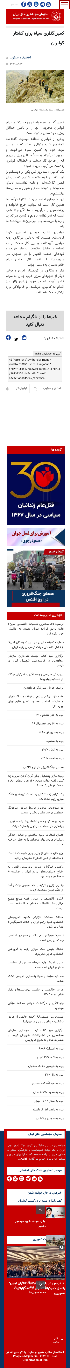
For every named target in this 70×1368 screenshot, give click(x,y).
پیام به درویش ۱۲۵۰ (51, 732)
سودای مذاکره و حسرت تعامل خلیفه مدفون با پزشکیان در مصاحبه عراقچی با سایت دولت (36, 824)
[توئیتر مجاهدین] (29, 4)
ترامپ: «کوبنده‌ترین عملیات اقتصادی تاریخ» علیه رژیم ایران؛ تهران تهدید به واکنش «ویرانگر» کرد (36, 629)
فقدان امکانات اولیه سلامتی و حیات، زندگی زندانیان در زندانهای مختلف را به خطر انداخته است (36, 840)
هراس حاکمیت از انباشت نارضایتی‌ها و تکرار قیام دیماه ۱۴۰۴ (36, 992)
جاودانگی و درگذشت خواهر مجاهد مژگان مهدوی (36, 1006)
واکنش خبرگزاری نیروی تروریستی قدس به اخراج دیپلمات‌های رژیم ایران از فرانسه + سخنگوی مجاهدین (36, 872)
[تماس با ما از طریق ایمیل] (34, 1179)
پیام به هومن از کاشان (50, 1118)
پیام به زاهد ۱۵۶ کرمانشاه (48, 1109)
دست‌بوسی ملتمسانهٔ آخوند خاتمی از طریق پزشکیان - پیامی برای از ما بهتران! (36, 1019)
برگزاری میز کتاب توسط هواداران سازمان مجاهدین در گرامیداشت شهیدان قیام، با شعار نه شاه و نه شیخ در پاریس (36, 1035)
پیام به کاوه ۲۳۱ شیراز (50, 1057)
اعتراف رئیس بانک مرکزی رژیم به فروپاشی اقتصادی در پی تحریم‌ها (36, 951)
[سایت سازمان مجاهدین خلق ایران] (35, 16)
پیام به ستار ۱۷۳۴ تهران (49, 1101)
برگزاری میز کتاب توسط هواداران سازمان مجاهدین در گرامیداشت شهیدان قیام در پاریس (36, 661)
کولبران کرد (21, 388)
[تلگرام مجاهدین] (42, 4)
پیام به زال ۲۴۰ (54, 1075)
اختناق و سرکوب (20, 58)
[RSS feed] (48, 4)
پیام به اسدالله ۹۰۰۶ (51, 1048)
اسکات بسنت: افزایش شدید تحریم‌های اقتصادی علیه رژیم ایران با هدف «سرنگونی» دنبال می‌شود (36, 922)
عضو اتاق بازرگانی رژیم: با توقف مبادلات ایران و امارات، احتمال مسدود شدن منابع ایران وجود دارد (36, 701)
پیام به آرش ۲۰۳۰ (53, 749)
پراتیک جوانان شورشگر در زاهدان (44, 688)
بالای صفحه (56, 1339)
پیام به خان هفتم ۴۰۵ (50, 715)
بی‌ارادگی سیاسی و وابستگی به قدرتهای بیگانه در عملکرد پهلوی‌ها (36, 677)
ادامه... (22, 1159)
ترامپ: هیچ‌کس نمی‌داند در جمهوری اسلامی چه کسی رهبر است (36, 938)
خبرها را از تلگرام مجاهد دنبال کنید (35, 320)
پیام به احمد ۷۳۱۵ (52, 758)
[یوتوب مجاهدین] (35, 4)
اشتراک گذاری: (54, 338)
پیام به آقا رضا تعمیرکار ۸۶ (48, 723)
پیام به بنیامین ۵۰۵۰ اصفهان (46, 1066)
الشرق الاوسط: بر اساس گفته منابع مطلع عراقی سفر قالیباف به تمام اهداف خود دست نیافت (36, 903)
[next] (40, 1285)
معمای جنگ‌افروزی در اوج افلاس (43, 767)
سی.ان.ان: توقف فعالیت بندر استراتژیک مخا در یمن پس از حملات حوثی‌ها (29, 1288)
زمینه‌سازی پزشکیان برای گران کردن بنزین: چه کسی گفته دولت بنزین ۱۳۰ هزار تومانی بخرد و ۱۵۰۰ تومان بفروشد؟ (36, 781)
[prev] (40, 1209)
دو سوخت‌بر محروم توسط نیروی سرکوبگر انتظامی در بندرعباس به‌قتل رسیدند (36, 810)
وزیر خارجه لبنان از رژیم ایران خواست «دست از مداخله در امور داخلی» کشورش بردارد (36, 856)
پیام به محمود (55, 741)
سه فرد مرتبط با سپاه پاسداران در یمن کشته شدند (36, 979)
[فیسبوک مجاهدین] (23, 4)
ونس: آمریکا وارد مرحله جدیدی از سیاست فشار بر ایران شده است (36, 965)
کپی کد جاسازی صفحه (47, 354)
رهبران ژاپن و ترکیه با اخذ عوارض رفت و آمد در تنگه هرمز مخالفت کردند (36, 888)
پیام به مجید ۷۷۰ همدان (48, 1092)
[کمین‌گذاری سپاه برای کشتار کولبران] (35, 86)
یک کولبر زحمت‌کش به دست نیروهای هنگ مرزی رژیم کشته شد (36, 797)
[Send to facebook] (8, 337)
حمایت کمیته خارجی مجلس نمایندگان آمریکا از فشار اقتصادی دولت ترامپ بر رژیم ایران (36, 645)
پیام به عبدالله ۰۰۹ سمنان (48, 1083)
